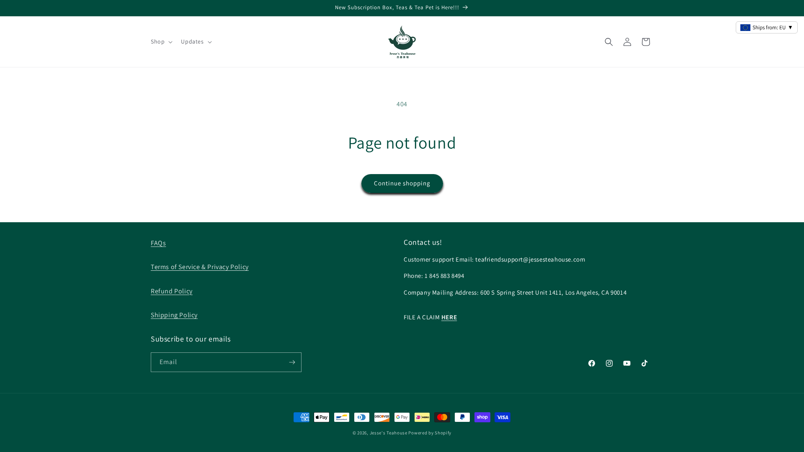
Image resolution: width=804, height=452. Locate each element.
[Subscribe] (292, 362)
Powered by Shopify (429, 433)
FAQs (158, 243)
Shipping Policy (174, 315)
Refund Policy (172, 291)
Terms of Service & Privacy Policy (200, 266)
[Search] (609, 42)
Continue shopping (402, 183)
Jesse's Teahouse (388, 433)
